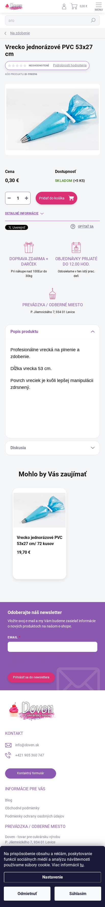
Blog (8, 800)
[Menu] (98, 6)
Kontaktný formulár (30, 773)
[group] (52, 536)
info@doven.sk (27, 745)
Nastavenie (52, 877)
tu (82, 864)
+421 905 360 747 (29, 755)
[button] (39, 553)
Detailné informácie (21, 213)
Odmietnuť (27, 893)
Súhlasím (77, 893)
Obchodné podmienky (22, 808)
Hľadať (93, 20)
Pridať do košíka (51, 198)
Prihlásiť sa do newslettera (31, 677)
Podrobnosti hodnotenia (70, 65)
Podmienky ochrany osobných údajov (34, 816)
